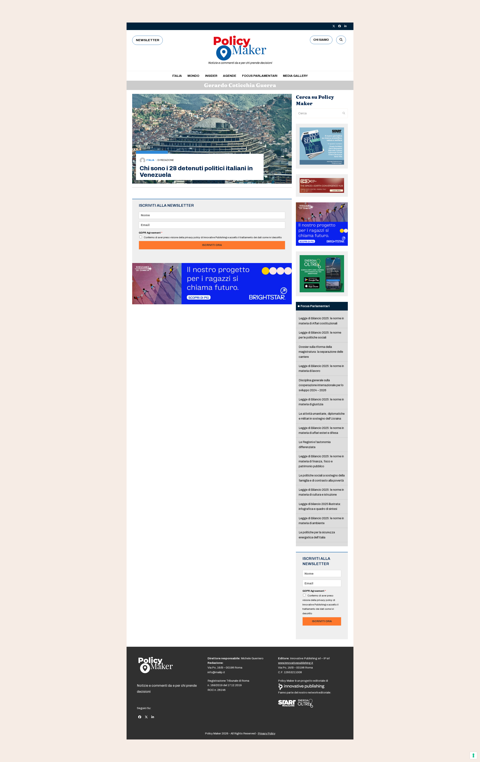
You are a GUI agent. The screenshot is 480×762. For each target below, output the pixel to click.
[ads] (212, 303)
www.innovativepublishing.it (295, 662)
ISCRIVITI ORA (212, 244)
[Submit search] (344, 113)
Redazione (167, 160)
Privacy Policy (266, 733)
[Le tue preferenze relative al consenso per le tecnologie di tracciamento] (473, 755)
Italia (150, 160)
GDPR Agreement (150, 232)
